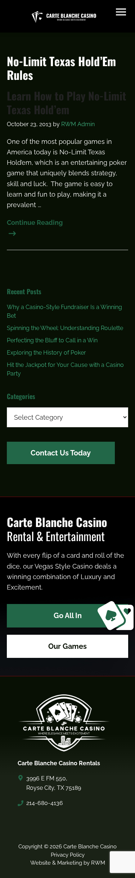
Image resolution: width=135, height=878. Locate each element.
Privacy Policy (68, 855)
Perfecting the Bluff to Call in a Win (52, 340)
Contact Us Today (61, 453)
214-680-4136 (44, 803)
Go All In (68, 615)
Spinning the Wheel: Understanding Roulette (65, 328)
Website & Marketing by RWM (67, 863)
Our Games (67, 646)
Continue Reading (35, 222)
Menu (121, 13)
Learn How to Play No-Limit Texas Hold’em (66, 102)
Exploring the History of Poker (46, 352)
